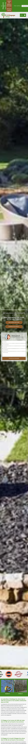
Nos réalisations (14, 322)
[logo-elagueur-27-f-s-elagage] (8, 15)
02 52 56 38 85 (2, 6)
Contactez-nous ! (14, 326)
